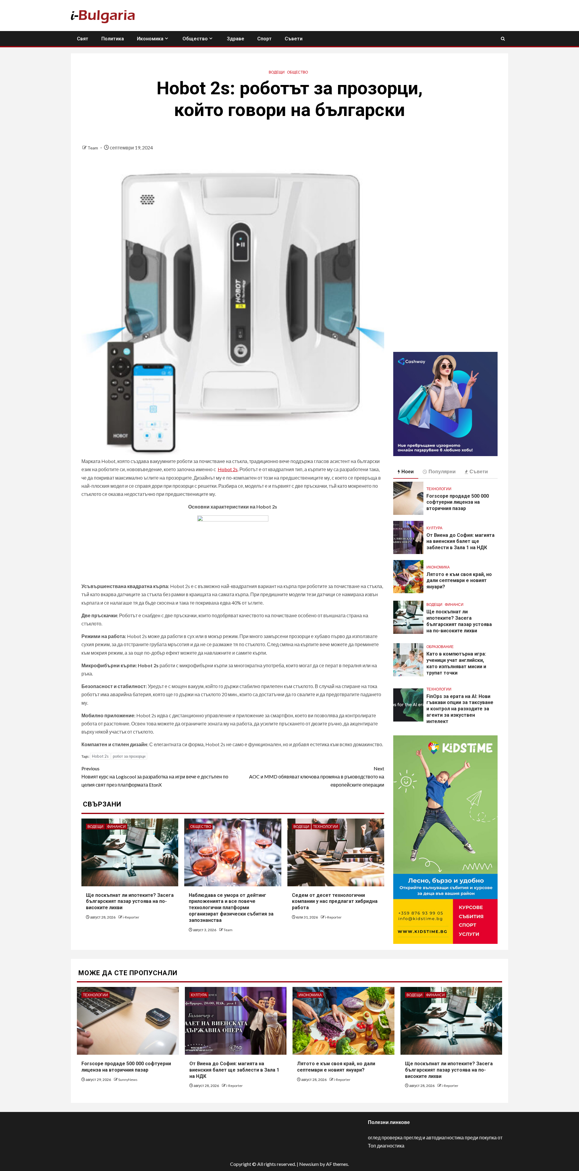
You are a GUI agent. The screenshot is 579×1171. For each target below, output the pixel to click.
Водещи (277, 72)
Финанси (116, 826)
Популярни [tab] (442, 471)
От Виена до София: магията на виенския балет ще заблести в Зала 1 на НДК (460, 541)
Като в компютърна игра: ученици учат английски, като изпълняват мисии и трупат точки (456, 663)
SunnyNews (128, 1079)
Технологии (325, 826)
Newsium (309, 1164)
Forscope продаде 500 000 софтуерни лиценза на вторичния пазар (457, 502)
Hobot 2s (228, 469)
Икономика (150, 39)
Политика (112, 39)
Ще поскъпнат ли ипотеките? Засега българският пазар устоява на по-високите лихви (130, 901)
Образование (440, 646)
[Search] (503, 39)
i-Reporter (131, 917)
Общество (195, 39)
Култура (434, 528)
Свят (82, 39)
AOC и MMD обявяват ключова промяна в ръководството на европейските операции (316, 776)
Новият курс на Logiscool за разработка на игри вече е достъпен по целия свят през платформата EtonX (154, 776)
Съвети (293, 39)
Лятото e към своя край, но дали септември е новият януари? (459, 580)
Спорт (264, 39)
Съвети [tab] (479, 471)
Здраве (235, 39)
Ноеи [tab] (407, 471)
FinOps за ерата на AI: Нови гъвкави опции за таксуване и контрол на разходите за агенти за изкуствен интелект (459, 709)
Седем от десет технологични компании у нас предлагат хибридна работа (335, 901)
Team (93, 147)
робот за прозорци (129, 756)
